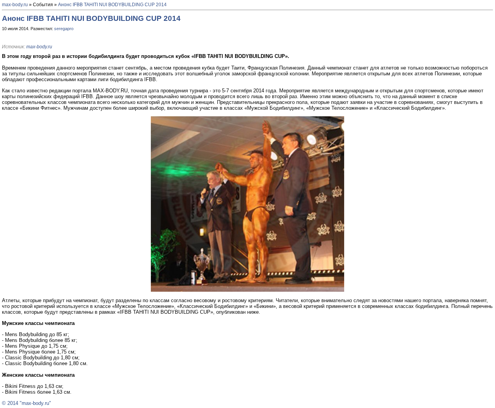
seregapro (63, 28)
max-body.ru (15, 4)
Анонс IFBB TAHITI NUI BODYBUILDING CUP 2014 (112, 4)
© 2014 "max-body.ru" (26, 403)
